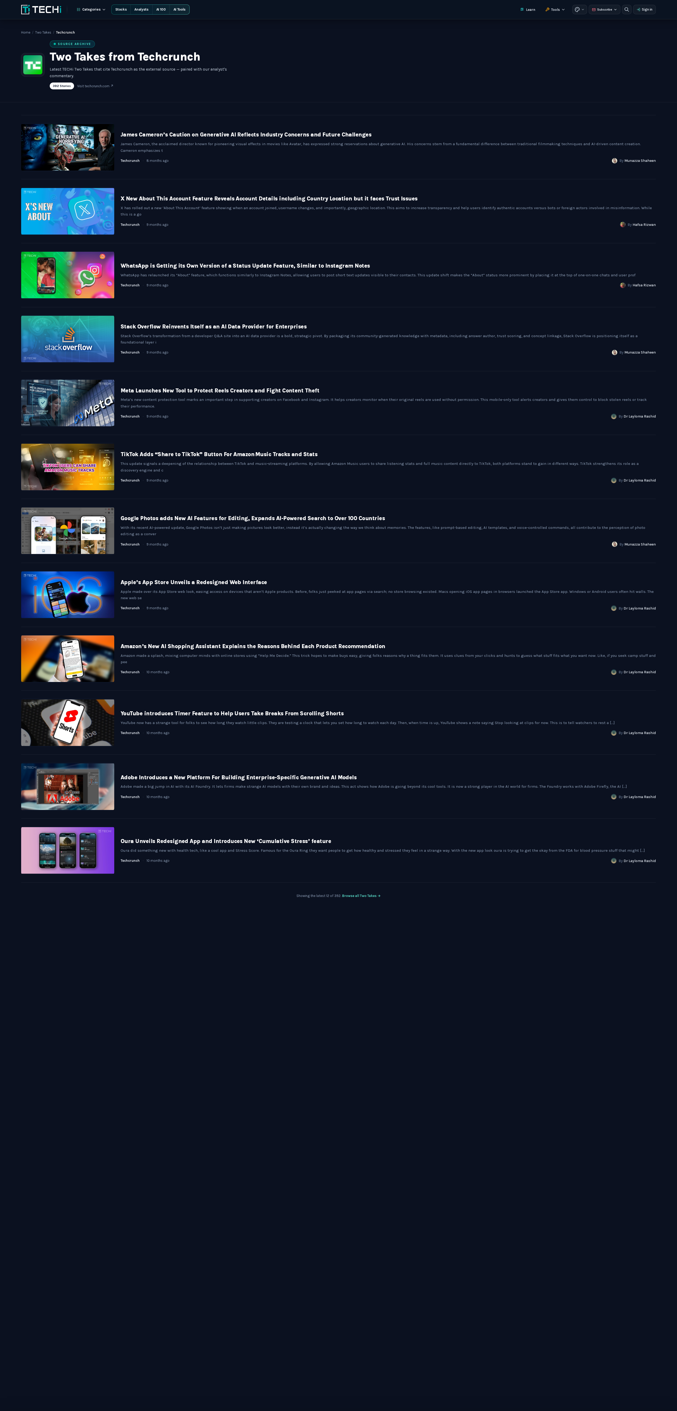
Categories (91, 9)
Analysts (141, 9)
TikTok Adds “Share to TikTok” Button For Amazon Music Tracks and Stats (219, 454)
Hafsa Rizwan (644, 224)
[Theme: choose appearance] (579, 9)
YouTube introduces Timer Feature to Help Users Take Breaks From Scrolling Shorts (232, 713)
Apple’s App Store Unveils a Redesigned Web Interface (194, 582)
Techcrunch (130, 161)
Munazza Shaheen (640, 160)
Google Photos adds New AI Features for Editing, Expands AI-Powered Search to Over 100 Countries (253, 518)
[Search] (627, 9)
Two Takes (43, 32)
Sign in (647, 9)
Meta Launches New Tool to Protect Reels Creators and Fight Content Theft (220, 390)
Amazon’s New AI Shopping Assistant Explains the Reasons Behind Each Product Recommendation (253, 646)
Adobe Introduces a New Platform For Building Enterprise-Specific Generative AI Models (238, 777)
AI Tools (179, 9)
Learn (530, 10)
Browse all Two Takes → (361, 896)
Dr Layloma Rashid (640, 416)
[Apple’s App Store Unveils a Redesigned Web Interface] (67, 594)
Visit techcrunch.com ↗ (95, 86)
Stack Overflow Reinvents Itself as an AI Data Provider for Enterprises (214, 326)
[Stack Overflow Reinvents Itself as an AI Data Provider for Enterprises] (67, 339)
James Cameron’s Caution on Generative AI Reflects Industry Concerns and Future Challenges (246, 134)
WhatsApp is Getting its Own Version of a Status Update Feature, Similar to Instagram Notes (245, 266)
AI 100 (161, 9)
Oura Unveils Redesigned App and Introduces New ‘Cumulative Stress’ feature (226, 841)
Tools (555, 10)
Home (25, 32)
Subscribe (604, 9)
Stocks (121, 9)
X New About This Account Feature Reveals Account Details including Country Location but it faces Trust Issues (269, 198)
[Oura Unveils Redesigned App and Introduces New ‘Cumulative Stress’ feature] (67, 850)
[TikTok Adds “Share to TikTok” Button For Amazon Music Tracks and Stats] (67, 466)
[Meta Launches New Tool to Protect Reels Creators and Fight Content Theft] (67, 403)
